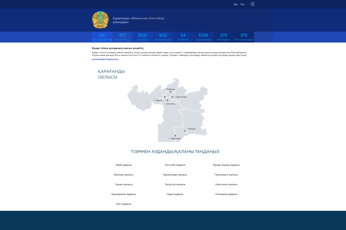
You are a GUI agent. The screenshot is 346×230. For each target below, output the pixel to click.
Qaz (236, 4)
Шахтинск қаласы (226, 184)
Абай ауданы (123, 165)
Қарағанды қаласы (175, 174)
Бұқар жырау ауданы (226, 165)
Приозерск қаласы (226, 174)
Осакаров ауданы (226, 194)
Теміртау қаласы (175, 184)
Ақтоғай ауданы (175, 165)
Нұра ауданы (175, 194)
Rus (242, 4)
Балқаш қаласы (123, 174)
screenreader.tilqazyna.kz (105, 59)
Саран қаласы (124, 184)
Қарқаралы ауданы (124, 194)
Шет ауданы (123, 203)
